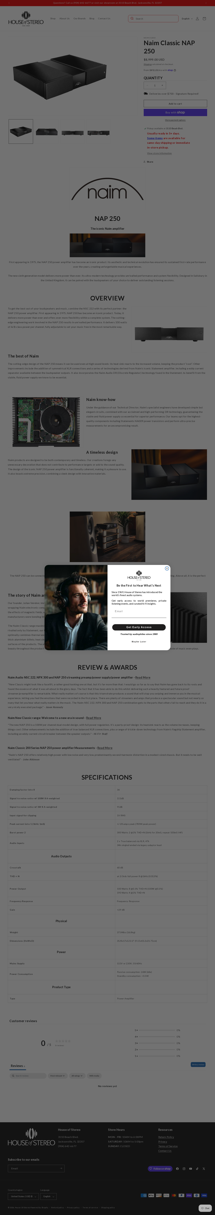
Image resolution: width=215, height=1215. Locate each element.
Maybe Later (139, 642)
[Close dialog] (167, 568)
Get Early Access (139, 627)
